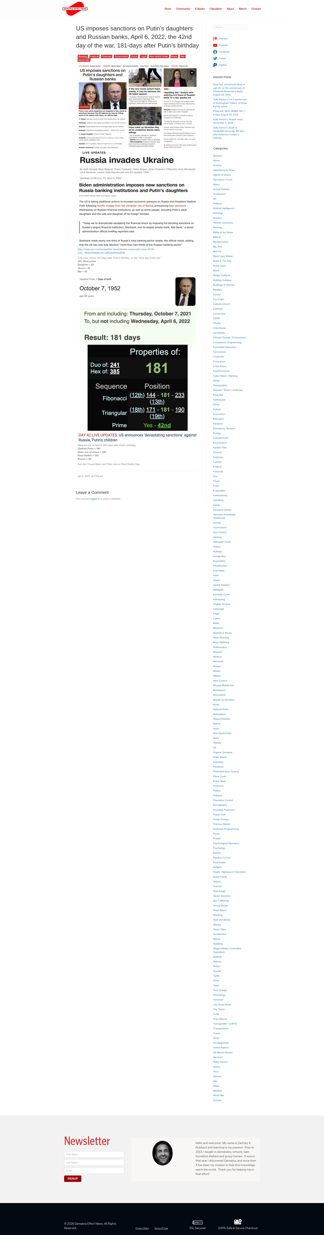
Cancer (217, 294)
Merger (217, 666)
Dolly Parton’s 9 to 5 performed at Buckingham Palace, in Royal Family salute (230, 103)
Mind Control (220, 680)
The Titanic (219, 1009)
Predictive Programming (226, 829)
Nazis (216, 728)
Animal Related (221, 189)
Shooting (218, 915)
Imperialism (219, 561)
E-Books (200, 8)
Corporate (218, 356)
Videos (216, 1066)
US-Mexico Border (223, 1052)
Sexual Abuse (220, 905)
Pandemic (218, 766)
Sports (216, 939)
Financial (107, 56)
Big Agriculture (220, 241)
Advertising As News (224, 170)
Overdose (218, 762)
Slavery (217, 924)
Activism (217, 165)
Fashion (217, 462)
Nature (216, 723)
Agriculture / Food (222, 179)
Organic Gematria (222, 752)
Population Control (223, 800)
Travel (216, 1033)
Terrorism (218, 999)
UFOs (216, 1038)
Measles (217, 652)
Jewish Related (221, 585)
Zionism (217, 1100)
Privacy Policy (142, 1228)
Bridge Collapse (221, 275)
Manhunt (218, 628)
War (182, 56)
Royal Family (220, 876)
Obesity (217, 742)
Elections (218, 423)
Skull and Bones (221, 919)
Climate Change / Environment (229, 337)
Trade (216, 1014)
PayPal (222, 65)
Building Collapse (222, 280)
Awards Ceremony (223, 222)
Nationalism (219, 714)
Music (216, 704)
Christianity (219, 332)
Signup (73, 1178)
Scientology (219, 891)
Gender (217, 522)
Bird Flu (217, 251)
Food (216, 485)
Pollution (217, 795)
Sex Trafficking (221, 900)
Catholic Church (221, 304)
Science (217, 886)
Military (217, 675)
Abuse (216, 160)
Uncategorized (221, 1042)
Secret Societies (221, 896)
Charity (217, 323)
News (174, 56)
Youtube (223, 45)
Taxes (216, 985)
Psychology (219, 848)
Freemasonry (220, 495)
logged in (95, 498)
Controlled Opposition (224, 347)
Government (121, 56)
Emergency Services (224, 428)
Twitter (222, 58)
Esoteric (217, 452)
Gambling (218, 500)
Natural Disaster (221, 719)
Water (216, 1086)
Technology (219, 995)
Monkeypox (219, 690)
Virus (216, 1071)
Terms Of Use (161, 1228)
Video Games (220, 1062)
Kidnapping (219, 599)
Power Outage (220, 819)
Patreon (222, 38)
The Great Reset (222, 1004)
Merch (243, 8)
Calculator (216, 8)
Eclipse (217, 409)
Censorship (219, 313)
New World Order (159, 56)
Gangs (216, 505)
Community (183, 8)
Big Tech (217, 246)
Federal (94, 56)
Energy (217, 433)
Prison (216, 833)
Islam (216, 575)
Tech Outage (220, 990)
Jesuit (134, 56)
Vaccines (218, 1057)
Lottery (217, 618)
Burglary (217, 289)
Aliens (216, 184)
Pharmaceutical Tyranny (226, 771)
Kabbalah (218, 589)
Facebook (224, 51)
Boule (216, 270)
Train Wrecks (220, 1019)
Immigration (219, 556)
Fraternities (219, 490)
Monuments (219, 694)
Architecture (219, 194)
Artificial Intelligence (223, 208)
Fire (215, 476)
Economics (219, 414)
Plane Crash (219, 776)
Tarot (216, 980)
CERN (216, 318)
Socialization (219, 934)
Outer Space (220, 757)
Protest (217, 838)
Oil (214, 747)
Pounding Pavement (224, 809)
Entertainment (220, 438)
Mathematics (220, 647)
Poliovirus (218, 785)
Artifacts (217, 203)
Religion (217, 867)
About (230, 8)
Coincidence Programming (227, 342)
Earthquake (219, 399)
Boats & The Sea (222, 261)
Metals (216, 671)
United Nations (221, 1047)
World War (84, 60)
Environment (220, 442)
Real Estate (219, 862)
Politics (217, 790)
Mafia (216, 623)
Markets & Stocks (222, 632)
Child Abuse (219, 328)
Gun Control (219, 532)
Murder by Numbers (224, 699)
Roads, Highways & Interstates (229, 872)
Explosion (218, 457)
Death (216, 380)
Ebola (216, 404)
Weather (217, 1090)
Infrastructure (220, 565)
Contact (256, 8)
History (217, 546)
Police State (219, 781)
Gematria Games (222, 509)
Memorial (218, 661)
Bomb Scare (219, 265)
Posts (168, 8)
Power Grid (219, 814)
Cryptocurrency (221, 371)
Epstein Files (220, 447)
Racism (217, 852)
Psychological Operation (226, 843)
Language (218, 608)
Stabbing (218, 943)
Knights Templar (221, 604)
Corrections (219, 361)
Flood (216, 481)
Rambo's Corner (222, 857)
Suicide (217, 971)
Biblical (217, 237)
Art (214, 198)
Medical (217, 656)
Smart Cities (219, 929)
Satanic (217, 881)
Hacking (217, 537)
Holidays (217, 551)
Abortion (217, 155)
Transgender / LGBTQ (225, 1023)
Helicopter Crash (222, 541)
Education (218, 418)
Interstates (218, 570)
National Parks (221, 709)
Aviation (217, 218)
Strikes (216, 966)
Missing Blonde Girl (223, 685)
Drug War (218, 395)
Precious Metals (221, 824)
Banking (82, 56)
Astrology (218, 213)
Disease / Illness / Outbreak (227, 390)
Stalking (217, 956)
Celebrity (218, 308)
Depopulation (220, 385)
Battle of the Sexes (223, 232)
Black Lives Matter (223, 256)
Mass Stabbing (221, 642)
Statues (217, 961)
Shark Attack (219, 910)
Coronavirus (219, 351)
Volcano (217, 1076)
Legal (143, 56)
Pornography (220, 805)
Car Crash (218, 299)
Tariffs (216, 975)
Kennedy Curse (221, 594)
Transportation (221, 1028)
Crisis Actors (219, 366)
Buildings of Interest (223, 285)
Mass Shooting (221, 637)
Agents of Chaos (222, 174)
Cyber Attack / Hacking (225, 375)
